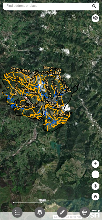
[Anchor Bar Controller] (51, 215)
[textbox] (46, 6)
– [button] (95, 173)
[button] (95, 196)
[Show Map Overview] (95, 18)
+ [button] (95, 163)
